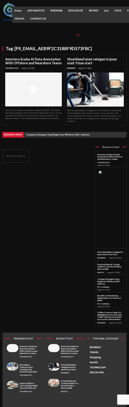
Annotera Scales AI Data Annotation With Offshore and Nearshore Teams (33, 61)
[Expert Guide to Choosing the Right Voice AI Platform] (12, 385)
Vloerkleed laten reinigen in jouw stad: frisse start (92, 61)
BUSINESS (71, 68)
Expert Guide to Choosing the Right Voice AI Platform (28, 385)
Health (100, 272)
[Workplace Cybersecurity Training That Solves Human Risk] (12, 367)
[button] (78, 35)
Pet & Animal (103, 287)
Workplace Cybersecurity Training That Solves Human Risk (28, 368)
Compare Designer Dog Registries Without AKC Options (58, 134)
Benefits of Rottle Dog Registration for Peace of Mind (109, 298)
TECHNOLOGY (12, 68)
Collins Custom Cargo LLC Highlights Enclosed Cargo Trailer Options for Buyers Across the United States (109, 316)
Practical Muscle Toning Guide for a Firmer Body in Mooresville (109, 266)
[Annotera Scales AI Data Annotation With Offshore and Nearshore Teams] (33, 89)
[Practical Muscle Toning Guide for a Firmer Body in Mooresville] (54, 383)
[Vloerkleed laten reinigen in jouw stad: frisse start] (95, 90)
